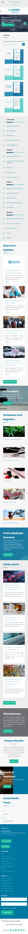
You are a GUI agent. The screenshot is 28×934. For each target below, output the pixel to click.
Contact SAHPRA (6, 841)
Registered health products (9, 502)
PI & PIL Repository (7, 481)
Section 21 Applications (12, 145)
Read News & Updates (7, 888)
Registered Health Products (13, 140)
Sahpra (6, 814)
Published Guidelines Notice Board (14, 218)
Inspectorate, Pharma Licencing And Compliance (15, 162)
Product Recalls (10, 207)
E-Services (10, 120)
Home (2, 853)
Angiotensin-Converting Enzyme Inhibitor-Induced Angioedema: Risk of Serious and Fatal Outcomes (14, 587)
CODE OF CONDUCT (11, 924)
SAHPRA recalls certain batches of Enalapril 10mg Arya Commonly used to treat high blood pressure (14, 363)
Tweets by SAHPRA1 (8, 821)
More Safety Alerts (9, 702)
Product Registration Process (13, 156)
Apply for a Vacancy (6, 878)
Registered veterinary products (10, 522)
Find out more (8, 24)
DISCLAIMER (19, 924)
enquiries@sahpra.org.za (7, 834)
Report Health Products (7, 891)
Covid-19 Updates (5, 856)
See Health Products (6, 886)
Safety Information (6, 863)
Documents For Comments (13, 223)
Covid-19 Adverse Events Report (14, 202)
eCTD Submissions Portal (12, 126)
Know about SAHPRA (6, 883)
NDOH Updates (5, 861)
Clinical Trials (9, 167)
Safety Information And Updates (14, 188)
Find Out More (8, 554)
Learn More (7, 786)
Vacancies (9, 238)
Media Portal (7, 403)
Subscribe (18, 2)
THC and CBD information (8, 871)
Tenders (8, 233)
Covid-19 (12, 2)
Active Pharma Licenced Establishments (12, 439)
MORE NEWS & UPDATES (10, 381)
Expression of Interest (11, 228)
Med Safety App (10, 135)
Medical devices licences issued (11, 460)
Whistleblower (5, 846)
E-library (6, 35)
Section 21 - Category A (12, 177)
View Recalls (14, 761)
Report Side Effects (11, 198)
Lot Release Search (11, 131)
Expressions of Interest (7, 858)
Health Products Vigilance (12, 193)
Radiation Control (10, 172)
